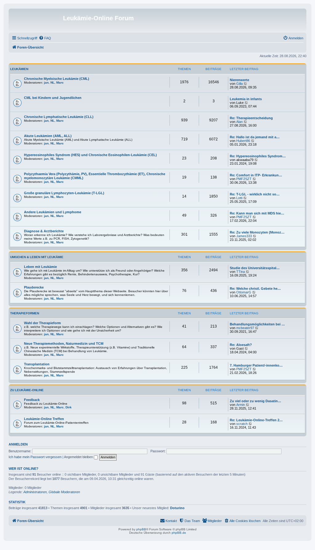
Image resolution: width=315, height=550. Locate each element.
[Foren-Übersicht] (36, 20)
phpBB (141, 529)
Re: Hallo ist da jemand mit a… (255, 137)
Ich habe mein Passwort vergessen (35, 457)
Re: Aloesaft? (241, 345)
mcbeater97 (245, 328)
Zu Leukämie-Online (27, 390)
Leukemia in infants (246, 99)
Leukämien (19, 69)
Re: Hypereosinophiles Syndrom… (258, 156)
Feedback (32, 400)
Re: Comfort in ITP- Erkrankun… (256, 175)
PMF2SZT (244, 179)
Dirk (69, 407)
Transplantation (37, 364)
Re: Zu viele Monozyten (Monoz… (257, 232)
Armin (240, 405)
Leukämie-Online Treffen (44, 419)
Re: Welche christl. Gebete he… (255, 288)
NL (52, 82)
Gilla (239, 83)
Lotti (239, 198)
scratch (242, 424)
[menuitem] (45, 38)
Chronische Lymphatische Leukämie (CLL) (59, 117)
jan (46, 82)
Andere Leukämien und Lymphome (52, 212)
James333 (244, 236)
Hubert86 (243, 141)
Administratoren (35, 492)
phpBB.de (179, 532)
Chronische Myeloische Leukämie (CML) (56, 79)
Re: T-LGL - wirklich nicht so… (255, 194)
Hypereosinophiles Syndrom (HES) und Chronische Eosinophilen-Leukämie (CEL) (90, 155)
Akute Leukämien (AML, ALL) (48, 136)
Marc (60, 82)
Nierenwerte (239, 80)
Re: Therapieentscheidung (251, 118)
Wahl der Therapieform (42, 323)
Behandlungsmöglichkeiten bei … (257, 324)
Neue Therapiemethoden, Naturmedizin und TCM (63, 343)
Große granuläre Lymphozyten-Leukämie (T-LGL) (64, 193)
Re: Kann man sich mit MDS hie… (257, 213)
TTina (240, 271)
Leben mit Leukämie (40, 267)
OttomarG (243, 292)
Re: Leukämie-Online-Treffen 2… (256, 420)
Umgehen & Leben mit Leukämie (36, 257)
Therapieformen (24, 313)
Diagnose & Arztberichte (44, 231)
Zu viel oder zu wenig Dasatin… (255, 401)
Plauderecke (34, 287)
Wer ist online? (23, 468)
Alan (239, 122)
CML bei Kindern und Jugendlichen (53, 98)
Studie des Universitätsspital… (255, 268)
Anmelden (18, 444)
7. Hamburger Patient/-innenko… (256, 365)
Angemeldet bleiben (79, 457)
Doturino (177, 508)
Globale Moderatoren (64, 492)
